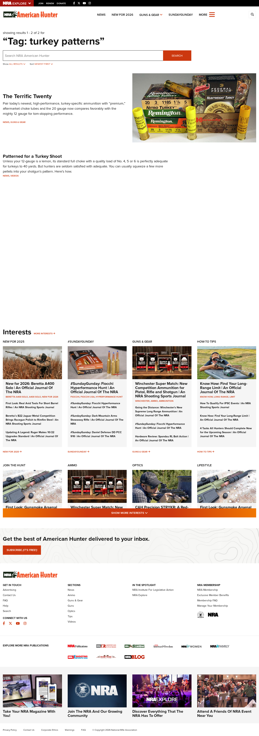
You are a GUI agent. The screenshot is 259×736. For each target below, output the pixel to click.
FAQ (5, 600)
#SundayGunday (81, 341)
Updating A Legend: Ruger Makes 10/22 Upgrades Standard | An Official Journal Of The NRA (32, 436)
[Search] (252, 14)
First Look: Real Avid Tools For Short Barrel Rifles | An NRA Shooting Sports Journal (32, 405)
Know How (206, 396)
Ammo (72, 465)
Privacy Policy (10, 730)
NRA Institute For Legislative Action (153, 590)
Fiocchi (75, 396)
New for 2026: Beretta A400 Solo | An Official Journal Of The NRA (30, 388)
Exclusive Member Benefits (213, 595)
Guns (71, 606)
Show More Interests (150, 513)
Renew (50, 3)
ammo (154, 401)
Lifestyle (204, 465)
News (101, 15)
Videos (14, 175)
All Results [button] (16, 64)
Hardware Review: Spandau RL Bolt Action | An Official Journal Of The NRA (161, 438)
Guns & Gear (149, 15)
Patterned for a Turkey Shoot (32, 156)
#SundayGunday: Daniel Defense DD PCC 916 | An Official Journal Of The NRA (96, 434)
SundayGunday (181, 15)
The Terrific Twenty (27, 96)
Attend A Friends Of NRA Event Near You (224, 713)
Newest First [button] (43, 64)
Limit (232, 396)
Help (5, 606)
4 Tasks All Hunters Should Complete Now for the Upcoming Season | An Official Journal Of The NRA (226, 432)
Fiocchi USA (88, 396)
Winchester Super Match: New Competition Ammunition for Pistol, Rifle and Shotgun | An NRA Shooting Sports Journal (161, 390)
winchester (142, 401)
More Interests (43, 333)
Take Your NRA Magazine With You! (29, 713)
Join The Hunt (14, 465)
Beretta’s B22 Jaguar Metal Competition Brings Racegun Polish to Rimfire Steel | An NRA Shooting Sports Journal (32, 420)
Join (40, 3)
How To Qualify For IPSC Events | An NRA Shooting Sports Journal (225, 405)
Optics (137, 465)
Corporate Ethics (49, 730)
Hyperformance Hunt (109, 396)
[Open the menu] (212, 14)
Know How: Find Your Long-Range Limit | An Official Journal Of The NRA (223, 388)
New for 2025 (11, 451)
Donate (61, 3)
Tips (70, 616)
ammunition (166, 401)
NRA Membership (207, 590)
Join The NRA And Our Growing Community (95, 713)
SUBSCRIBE (22, 550)
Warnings (70, 730)
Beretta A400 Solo (17, 396)
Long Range (221, 396)
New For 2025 (13, 341)
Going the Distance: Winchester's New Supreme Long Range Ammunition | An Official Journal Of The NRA (158, 411)
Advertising (9, 590)
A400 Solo (35, 396)
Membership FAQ (207, 600)
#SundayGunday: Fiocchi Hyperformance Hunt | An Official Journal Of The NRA (94, 388)
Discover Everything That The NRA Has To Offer (157, 713)
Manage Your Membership (212, 606)
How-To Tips (206, 341)
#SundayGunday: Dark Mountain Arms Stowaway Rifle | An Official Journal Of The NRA (97, 420)
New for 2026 (122, 15)
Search (177, 56)
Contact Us (9, 595)
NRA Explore (139, 595)
